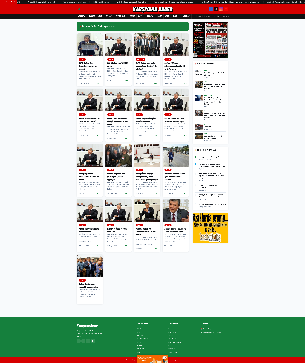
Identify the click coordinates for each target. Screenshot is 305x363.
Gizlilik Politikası (174, 339)
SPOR (100, 16)
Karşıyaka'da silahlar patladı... (211, 157)
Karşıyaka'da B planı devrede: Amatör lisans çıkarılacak (162, 2)
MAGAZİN (150, 16)
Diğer (175, 16)
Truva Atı (207, 127)
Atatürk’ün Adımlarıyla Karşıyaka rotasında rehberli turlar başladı (279, 2)
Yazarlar (186, 16)
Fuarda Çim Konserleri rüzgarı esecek (30, 2)
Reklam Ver (172, 332)
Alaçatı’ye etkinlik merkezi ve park (212, 204)
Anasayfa (81, 16)
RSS (169, 345)
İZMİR (167, 16)
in (88, 341)
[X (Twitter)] (216, 9)
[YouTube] (226, 9)
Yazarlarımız (173, 352)
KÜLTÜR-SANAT (121, 16)
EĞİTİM (140, 16)
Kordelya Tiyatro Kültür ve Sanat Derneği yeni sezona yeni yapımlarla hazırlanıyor (219, 2)
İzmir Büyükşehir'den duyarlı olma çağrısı (120, 2)
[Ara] (79, 9)
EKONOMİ (109, 16)
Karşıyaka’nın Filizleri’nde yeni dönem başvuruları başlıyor (214, 86)
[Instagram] (221, 9)
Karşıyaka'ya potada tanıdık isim (63, 2)
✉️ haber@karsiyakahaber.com (212, 332)
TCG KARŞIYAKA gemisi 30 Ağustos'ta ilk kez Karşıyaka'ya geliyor (211, 176)
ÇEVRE (132, 16)
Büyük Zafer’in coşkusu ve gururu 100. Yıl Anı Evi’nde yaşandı (214, 115)
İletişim (170, 335)
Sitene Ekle (172, 349)
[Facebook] (211, 9)
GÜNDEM (92, 16)
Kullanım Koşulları (174, 342)
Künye (170, 329)
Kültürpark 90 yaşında (90, 2)
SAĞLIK (159, 16)
